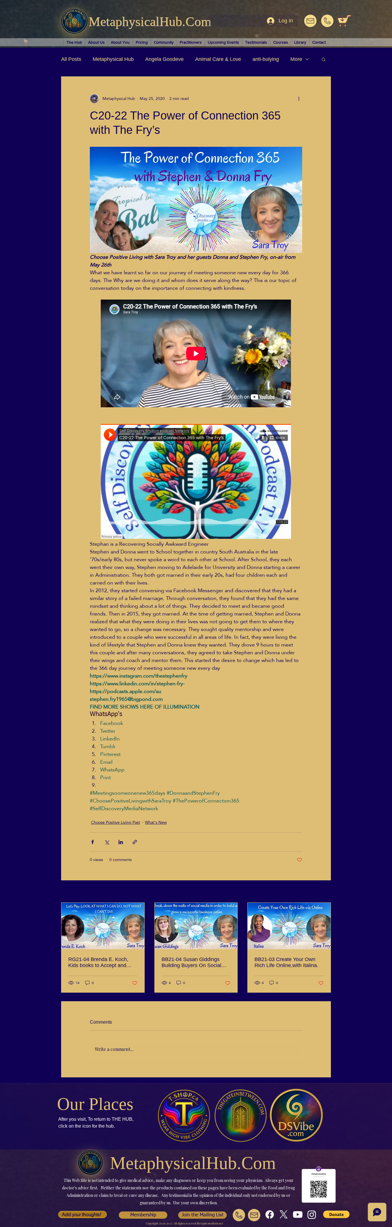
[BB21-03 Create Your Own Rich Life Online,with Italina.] (289, 926)
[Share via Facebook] (92, 842)
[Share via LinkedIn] (120, 842)
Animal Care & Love (218, 59)
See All (324, 892)
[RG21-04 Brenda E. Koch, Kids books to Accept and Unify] (102, 926)
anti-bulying (266, 59)
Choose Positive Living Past (115, 822)
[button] (323, 59)
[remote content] (196, 354)
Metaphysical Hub (113, 59)
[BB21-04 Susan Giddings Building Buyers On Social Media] (196, 926)
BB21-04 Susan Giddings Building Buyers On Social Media (191, 962)
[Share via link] (134, 842)
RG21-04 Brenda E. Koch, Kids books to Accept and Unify (98, 962)
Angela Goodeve (164, 59)
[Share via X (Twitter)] (106, 842)
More (296, 59)
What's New (156, 822)
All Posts (71, 59)
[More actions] (298, 98)
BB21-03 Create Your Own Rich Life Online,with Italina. (286, 962)
